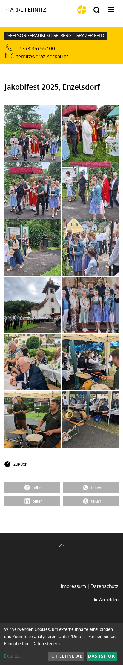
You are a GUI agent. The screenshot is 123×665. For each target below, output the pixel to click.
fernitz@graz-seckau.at (42, 56)
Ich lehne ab (66, 655)
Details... (12, 655)
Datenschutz (104, 586)
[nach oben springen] (61, 546)
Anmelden (108, 599)
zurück (20, 464)
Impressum (73, 586)
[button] (32, 487)
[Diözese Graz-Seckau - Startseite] (81, 9)
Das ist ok (101, 655)
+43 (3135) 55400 (35, 48)
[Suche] (96, 10)
